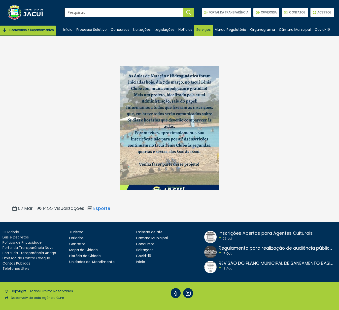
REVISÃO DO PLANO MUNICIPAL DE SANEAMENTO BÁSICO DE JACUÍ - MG (276, 263)
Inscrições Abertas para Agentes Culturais (266, 233)
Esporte (101, 208)
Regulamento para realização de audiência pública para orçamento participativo (276, 248)
